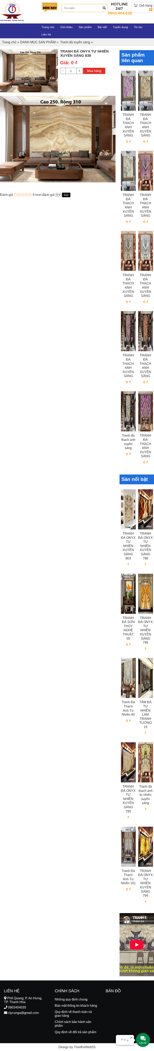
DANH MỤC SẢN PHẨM (38, 42)
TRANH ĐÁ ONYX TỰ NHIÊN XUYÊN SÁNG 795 (128, 799)
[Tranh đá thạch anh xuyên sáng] (128, 411)
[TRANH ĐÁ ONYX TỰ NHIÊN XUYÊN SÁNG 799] (145, 593)
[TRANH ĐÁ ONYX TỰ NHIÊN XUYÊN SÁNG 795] (128, 762)
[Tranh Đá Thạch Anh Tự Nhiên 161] (128, 846)
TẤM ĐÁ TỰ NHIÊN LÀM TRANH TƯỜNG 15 (145, 714)
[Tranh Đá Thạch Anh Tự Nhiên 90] (128, 678)
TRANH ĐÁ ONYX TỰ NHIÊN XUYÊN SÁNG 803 (128, 546)
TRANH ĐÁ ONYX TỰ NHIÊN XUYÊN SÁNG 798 (145, 546)
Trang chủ (9, 42)
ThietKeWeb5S (85, 1047)
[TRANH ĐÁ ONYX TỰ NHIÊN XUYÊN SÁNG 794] (145, 846)
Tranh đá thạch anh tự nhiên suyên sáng (146, 795)
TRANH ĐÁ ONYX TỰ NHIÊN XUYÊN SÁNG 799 (145, 630)
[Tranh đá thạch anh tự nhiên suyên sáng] (145, 762)
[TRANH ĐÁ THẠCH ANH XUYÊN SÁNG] (128, 90)
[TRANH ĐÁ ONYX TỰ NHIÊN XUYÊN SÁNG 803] (128, 509)
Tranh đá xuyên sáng (75, 42)
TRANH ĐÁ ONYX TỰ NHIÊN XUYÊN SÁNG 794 (145, 883)
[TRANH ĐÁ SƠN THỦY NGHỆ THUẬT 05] (128, 593)
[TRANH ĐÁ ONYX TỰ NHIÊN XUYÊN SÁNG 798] (145, 509)
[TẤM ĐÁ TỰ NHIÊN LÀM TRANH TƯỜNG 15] (145, 678)
